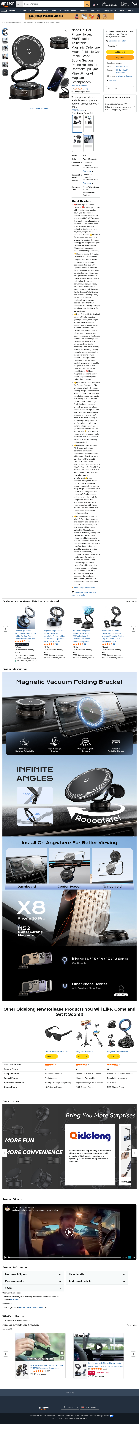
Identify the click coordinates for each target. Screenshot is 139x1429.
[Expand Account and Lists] (118, 5)
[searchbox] (53, 4)
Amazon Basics (41, 11)
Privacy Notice (49, 1416)
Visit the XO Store (79, 86)
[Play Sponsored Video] (99, 1347)
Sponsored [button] (6, 1329)
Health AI (13, 11)
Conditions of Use (35, 1416)
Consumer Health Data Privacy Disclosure (72, 1416)
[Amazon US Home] (44, 1408)
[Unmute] (134, 1257)
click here (14, 1299)
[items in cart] (135, 4)
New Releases (70, 11)
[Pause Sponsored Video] (62, 1353)
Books (121, 11)
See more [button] (87, 171)
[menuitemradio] (129, 1257)
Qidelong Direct (122, 66)
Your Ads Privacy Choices (99, 1416)
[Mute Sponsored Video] (62, 1358)
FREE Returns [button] (78, 110)
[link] (26, 634)
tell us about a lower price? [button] (32, 1308)
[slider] (64, 1257)
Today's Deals (110, 11)
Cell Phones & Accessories (12, 22)
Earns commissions (26, 1207)
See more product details (84, 587)
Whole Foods (95, 11)
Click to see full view (39, 108)
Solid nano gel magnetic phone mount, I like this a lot (35, 1210)
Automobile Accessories (44, 22)
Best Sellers (56, 11)
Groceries (83, 11)
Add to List (112, 88)
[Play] (5, 1257)
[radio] (5, 32)
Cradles (57, 22)
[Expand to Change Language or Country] (77, 1407)
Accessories (28, 22)
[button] (4, 10)
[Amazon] (8, 4)
